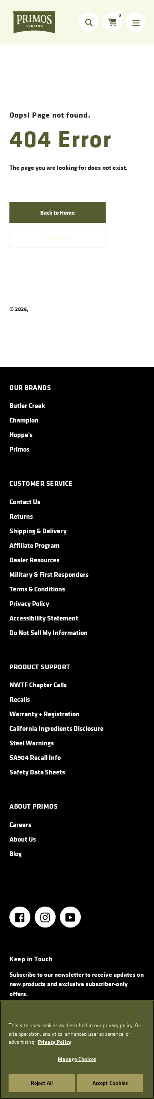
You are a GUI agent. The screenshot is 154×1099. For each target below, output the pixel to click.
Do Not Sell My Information (48, 632)
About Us (22, 839)
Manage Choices (77, 1059)
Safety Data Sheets (37, 772)
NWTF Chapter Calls (38, 684)
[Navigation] (135, 22)
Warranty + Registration (44, 713)
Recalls (19, 699)
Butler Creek (27, 405)
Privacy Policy (29, 603)
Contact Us (24, 501)
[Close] (143, 1012)
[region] (77, 1049)
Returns (21, 516)
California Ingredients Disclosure (56, 728)
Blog (15, 853)
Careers (20, 824)
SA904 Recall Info (35, 757)
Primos (38, 309)
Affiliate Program (34, 545)
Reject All (42, 1083)
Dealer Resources (34, 559)
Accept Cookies (110, 1083)
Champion (23, 420)
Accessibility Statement (43, 618)
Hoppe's (21, 434)
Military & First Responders (49, 574)
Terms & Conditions (37, 589)
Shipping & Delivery (38, 530)
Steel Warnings (31, 742)
